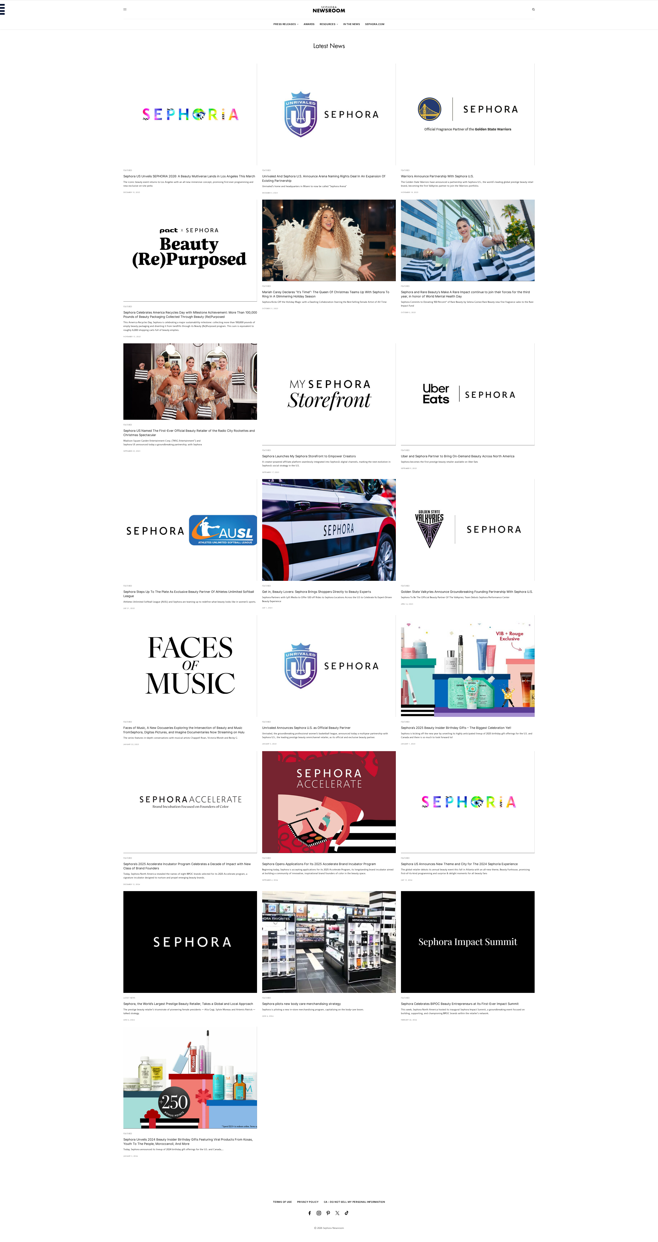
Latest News (129, 998)
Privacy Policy (308, 1201)
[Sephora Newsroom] (329, 9)
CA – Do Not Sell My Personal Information (354, 1201)
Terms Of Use (282, 1201)
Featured (127, 171)
